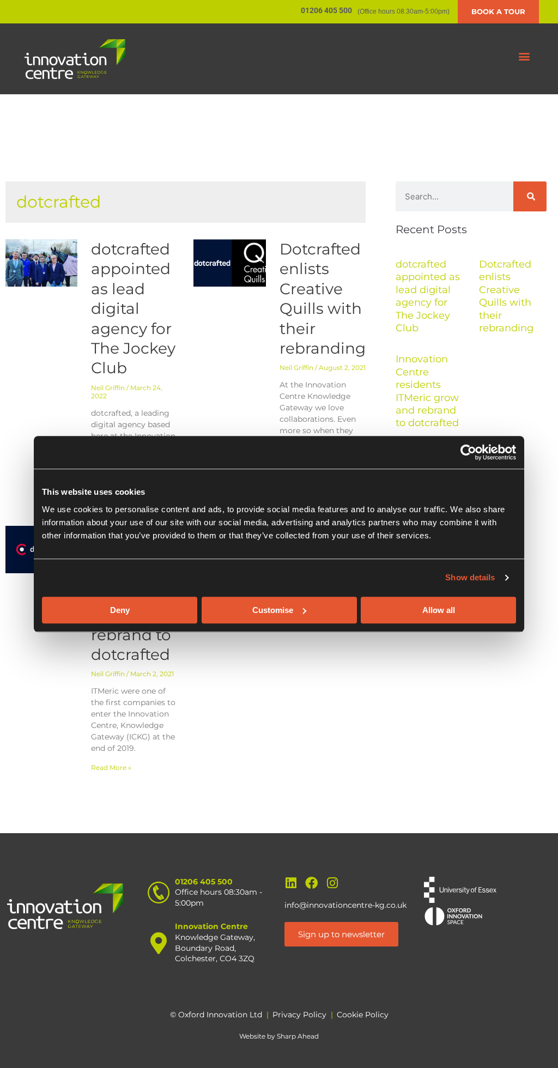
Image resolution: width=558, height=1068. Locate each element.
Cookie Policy (363, 1015)
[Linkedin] (290, 883)
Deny (120, 610)
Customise (272, 610)
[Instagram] (332, 883)
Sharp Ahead (298, 1036)
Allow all (438, 610)
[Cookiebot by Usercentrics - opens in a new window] (468, 452)
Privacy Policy (299, 1015)
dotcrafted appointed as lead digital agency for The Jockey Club (133, 308)
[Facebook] (311, 883)
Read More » (111, 767)
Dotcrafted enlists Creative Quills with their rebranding (506, 296)
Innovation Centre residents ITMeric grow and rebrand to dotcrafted (427, 391)
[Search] (530, 196)
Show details (470, 577)
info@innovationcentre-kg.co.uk (345, 905)
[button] (524, 56)
